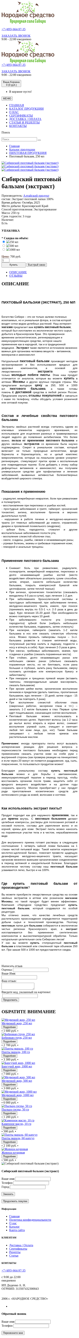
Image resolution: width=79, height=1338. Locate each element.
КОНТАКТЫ (18, 126)
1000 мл (14, 249)
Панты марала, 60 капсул (18, 1138)
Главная (14, 1216)
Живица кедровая (13, 1152)
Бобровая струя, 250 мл (17, 1037)
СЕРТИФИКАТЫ (21, 115)
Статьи (13, 1255)
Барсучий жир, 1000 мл (17, 1066)
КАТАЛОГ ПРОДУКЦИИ (26, 108)
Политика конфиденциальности (30, 1219)
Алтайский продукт (36, 195)
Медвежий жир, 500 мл (17, 1080)
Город (5, 1186)
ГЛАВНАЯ (16, 105)
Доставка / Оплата (21, 1245)
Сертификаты (18, 1248)
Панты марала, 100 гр (16, 1052)
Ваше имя (8, 1178)
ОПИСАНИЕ (18, 272)
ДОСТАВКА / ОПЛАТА (25, 119)
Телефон (7, 1182)
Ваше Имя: (9, 973)
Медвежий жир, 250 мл (17, 1023)
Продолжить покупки (15, 1201)
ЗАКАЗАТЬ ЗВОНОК (16, 35)
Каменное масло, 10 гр (16, 1123)
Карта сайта (17, 1230)
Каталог (14, 1226)
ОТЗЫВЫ (15, 275)
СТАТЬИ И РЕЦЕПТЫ (24, 122)
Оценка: (7, 969)
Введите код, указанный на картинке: (26, 992)
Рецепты (15, 1252)
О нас (13, 1223)
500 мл (13, 245)
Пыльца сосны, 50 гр (15, 1109)
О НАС (14, 112)
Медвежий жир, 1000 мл (18, 1095)
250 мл (13, 242)
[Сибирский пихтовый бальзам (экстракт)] (30, 162)
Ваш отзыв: (9, 981)
